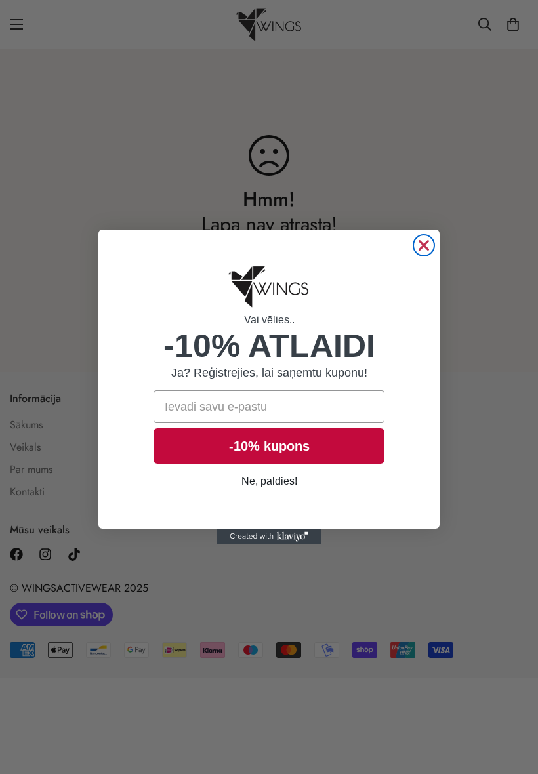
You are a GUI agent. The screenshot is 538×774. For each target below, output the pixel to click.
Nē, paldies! (269, 481)
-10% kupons (269, 446)
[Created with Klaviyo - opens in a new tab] (269, 536)
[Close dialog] (423, 245)
